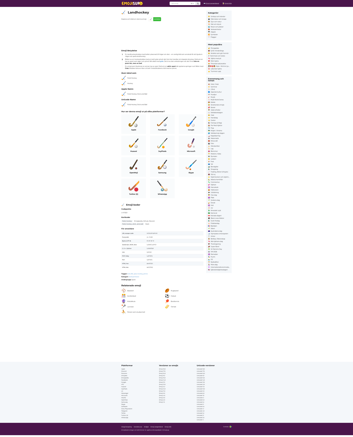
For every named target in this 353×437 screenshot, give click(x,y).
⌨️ (211, 3)
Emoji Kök (168, 427)
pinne (145, 274)
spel (135, 274)
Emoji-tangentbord (156, 427)
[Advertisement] (162, 35)
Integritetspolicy (126, 427)
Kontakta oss (138, 427)
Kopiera (157, 19)
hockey (140, 274)
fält (132, 274)
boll (129, 274)
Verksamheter (134, 277)
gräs (162, 61)
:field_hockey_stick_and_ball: (132, 224)
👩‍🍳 (227, 3)
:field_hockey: (127, 221)
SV (192, 3)
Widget (146, 427)
